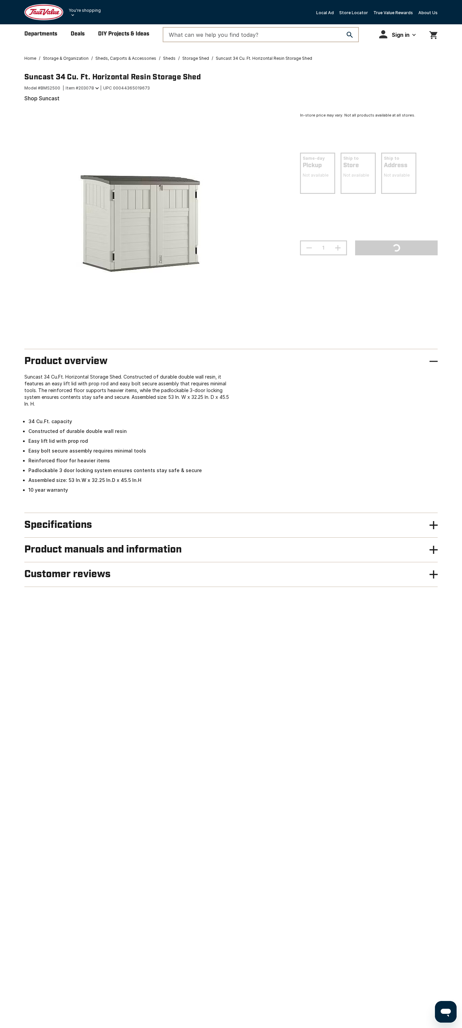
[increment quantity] (338, 248)
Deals (78, 33)
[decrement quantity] (309, 248)
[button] (397, 34)
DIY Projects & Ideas (123, 33)
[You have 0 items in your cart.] (433, 34)
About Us (428, 12)
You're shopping (85, 10)
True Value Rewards (393, 12)
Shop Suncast (42, 98)
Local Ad (325, 12)
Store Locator (353, 12)
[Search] (350, 35)
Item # (80, 88)
